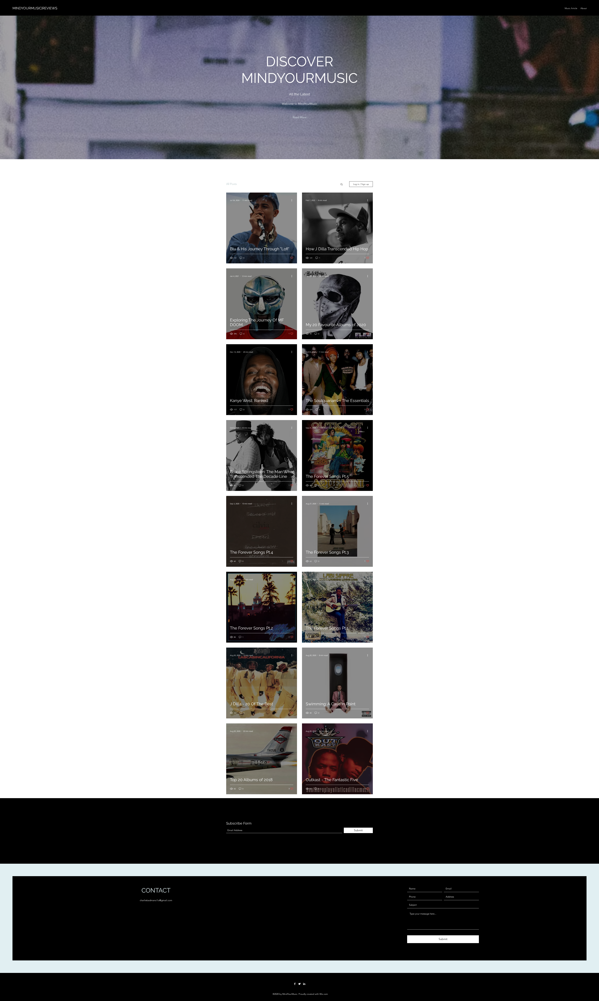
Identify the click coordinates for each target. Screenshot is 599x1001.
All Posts (231, 184)
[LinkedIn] (304, 983)
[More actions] (293, 200)
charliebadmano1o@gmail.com (156, 900)
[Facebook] (294, 983)
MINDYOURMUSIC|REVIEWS (34, 8)
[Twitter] (299, 983)
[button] (299, 117)
